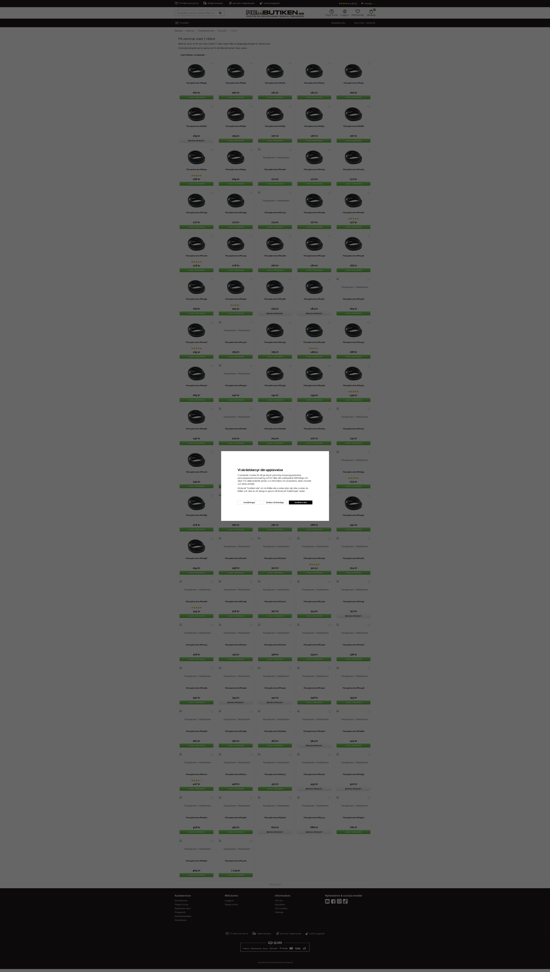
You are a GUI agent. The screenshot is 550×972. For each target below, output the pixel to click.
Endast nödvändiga (275, 502)
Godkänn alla (301, 502)
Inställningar (249, 502)
